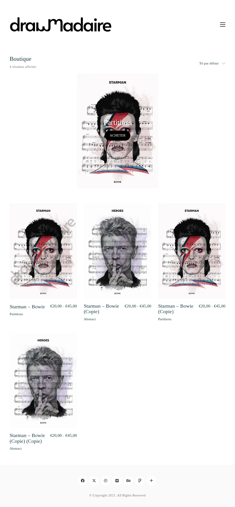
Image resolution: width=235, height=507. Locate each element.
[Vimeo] (117, 480)
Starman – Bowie (27, 306)
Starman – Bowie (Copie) (101, 308)
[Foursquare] (140, 480)
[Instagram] (105, 480)
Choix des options (23, 314)
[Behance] (128, 480)
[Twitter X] (94, 480)
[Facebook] (82, 480)
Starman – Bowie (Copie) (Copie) (27, 438)
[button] (222, 24)
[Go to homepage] (61, 24)
